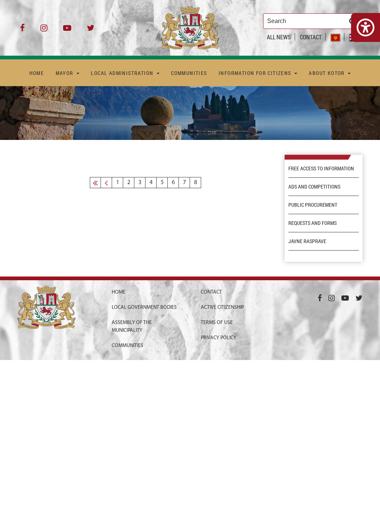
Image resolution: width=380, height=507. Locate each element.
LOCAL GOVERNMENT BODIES (144, 307)
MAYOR (65, 72)
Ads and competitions (314, 186)
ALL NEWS (279, 37)
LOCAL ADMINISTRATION (123, 72)
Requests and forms (312, 223)
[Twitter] (90, 30)
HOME (36, 72)
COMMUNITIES (189, 72)
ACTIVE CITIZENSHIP (222, 307)
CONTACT (311, 37)
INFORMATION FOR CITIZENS (256, 72)
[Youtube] (67, 30)
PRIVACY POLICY (218, 338)
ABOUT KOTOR (327, 72)
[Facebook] (22, 30)
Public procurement (312, 205)
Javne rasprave (307, 241)
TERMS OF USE (217, 323)
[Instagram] (44, 30)
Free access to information (321, 168)
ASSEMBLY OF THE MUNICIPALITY (132, 326)
